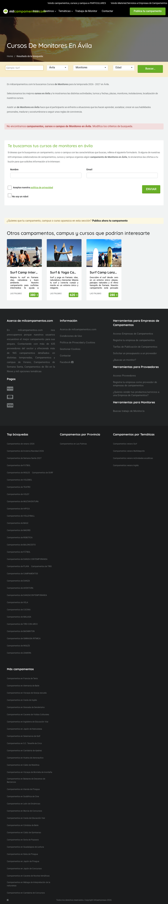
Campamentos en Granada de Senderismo (26, 707)
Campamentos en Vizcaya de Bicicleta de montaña (29, 772)
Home (10, 56)
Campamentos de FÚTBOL (18, 552)
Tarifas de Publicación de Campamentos (135, 346)
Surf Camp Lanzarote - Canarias (104, 272)
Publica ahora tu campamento (110, 220)
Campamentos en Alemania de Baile (23, 686)
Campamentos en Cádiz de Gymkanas (24, 832)
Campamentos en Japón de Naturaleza (24, 729)
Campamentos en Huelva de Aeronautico (25, 758)
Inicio (36, 11)
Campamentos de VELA (17, 602)
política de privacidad (42, 187)
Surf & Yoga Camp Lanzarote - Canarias (64, 272)
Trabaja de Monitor (86, 11)
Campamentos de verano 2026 (20, 444)
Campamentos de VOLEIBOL (19, 480)
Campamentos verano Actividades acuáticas (133, 458)
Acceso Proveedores (124, 375)
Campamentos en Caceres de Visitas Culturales (28, 714)
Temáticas (64, 11)
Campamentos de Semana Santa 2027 (24, 458)
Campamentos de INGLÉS (18, 646)
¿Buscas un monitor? (124, 359)
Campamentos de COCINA (19, 610)
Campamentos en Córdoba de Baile (22, 825)
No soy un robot (20, 196)
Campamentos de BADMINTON (21, 631)
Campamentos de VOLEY (18, 494)
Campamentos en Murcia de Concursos (24, 811)
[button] (57, 67)
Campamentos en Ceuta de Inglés (22, 700)
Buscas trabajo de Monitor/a (128, 411)
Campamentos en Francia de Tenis (22, 678)
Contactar (107, 11)
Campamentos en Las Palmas (73, 444)
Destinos (49, 11)
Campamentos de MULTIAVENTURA (23, 501)
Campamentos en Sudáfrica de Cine (23, 796)
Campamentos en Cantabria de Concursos (26, 893)
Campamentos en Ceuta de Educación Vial (26, 818)
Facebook (65, 362)
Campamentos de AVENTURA (20, 588)
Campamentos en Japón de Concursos (24, 868)
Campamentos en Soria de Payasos (23, 840)
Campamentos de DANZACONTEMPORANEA (27, 595)
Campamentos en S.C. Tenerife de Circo (24, 743)
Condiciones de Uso (71, 335)
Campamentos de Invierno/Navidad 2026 (25, 451)
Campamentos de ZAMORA (19, 653)
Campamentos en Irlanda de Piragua (23, 789)
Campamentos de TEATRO (18, 487)
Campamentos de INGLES (18, 473)
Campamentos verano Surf (125, 444)
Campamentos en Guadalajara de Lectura (25, 847)
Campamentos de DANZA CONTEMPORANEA (27, 559)
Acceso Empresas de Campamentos (133, 333)
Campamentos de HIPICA (18, 509)
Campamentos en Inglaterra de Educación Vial (27, 722)
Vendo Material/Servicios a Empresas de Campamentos (139, 3)
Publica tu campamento (148, 11)
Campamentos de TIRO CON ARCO (22, 624)
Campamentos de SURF (42, 473)
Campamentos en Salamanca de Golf (23, 736)
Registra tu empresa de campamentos (134, 340)
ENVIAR (151, 189)
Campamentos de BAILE (17, 523)
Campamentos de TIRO (41, 566)
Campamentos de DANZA (18, 581)
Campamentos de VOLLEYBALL (21, 516)
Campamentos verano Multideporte (129, 451)
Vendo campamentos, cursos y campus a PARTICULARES (77, 3)
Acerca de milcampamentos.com (78, 329)
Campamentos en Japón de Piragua (23, 861)
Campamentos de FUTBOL (18, 465)
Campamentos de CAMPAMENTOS (22, 573)
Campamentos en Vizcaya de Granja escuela (27, 693)
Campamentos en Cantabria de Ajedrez (24, 750)
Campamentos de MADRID (19, 530)
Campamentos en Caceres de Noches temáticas (28, 876)
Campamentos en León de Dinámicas (23, 804)
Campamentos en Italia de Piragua (22, 854)
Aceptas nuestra (33, 187)
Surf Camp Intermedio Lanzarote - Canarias (24, 272)
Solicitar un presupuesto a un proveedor (135, 353)
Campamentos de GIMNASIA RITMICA (24, 638)
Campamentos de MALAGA (19, 617)
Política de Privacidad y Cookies (77, 342)
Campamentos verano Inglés (126, 465)
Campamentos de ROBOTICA (19, 537)
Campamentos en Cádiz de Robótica (23, 765)
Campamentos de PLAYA (18, 566)
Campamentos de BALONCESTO (21, 545)
